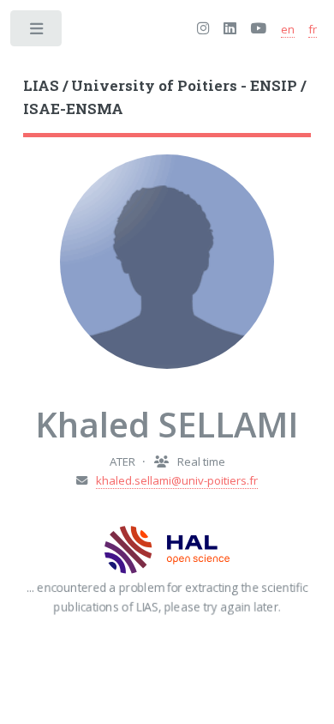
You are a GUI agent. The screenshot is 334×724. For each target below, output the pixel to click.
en (288, 29)
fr (312, 29)
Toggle (37, 32)
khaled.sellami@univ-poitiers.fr (177, 480)
